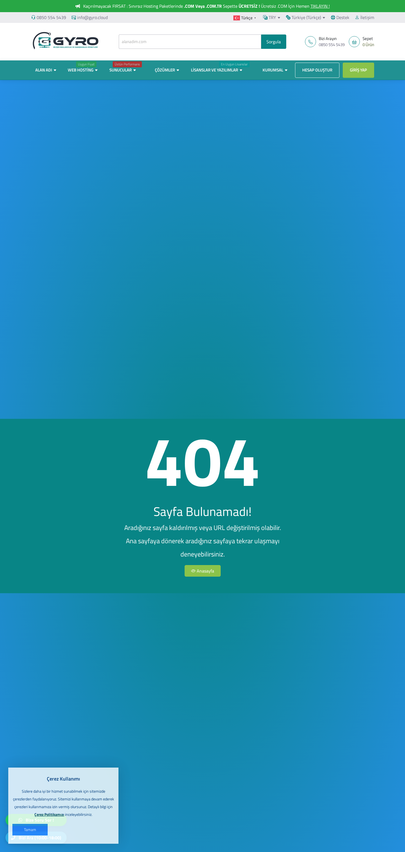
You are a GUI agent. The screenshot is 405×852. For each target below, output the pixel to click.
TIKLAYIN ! (320, 6)
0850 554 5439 (51, 17)
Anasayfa (205, 571)
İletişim (366, 17)
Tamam (30, 829)
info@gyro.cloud (92, 17)
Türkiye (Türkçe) (305, 17)
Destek (342, 17)
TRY (272, 17)
